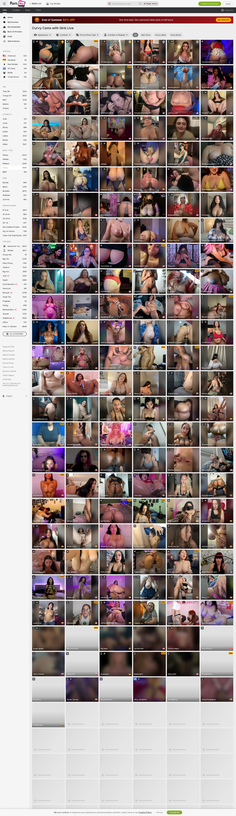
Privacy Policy (8, 363)
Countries (64, 35)
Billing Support (8, 351)
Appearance (43, 35)
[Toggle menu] (4, 3)
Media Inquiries (9, 359)
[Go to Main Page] (18, 3)
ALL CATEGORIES (16, 334)
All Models (7, 379)
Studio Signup (8, 375)
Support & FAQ (8, 347)
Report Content (9, 355)
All (135, 35)
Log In (228, 4)
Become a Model (9, 371)
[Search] (140, 4)
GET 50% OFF (223, 20)
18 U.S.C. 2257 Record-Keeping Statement (12, 384)
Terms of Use (8, 367)
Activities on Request (116, 35)
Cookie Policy (145, 812)
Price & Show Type (88, 35)
